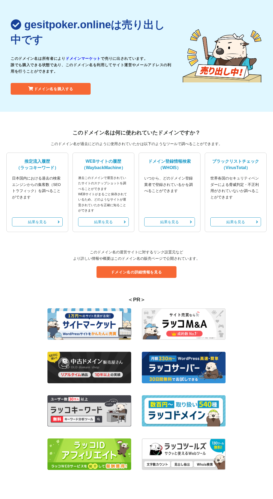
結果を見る (37, 222)
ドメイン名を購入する (53, 89)
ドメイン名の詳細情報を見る (136, 272)
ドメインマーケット (83, 58)
